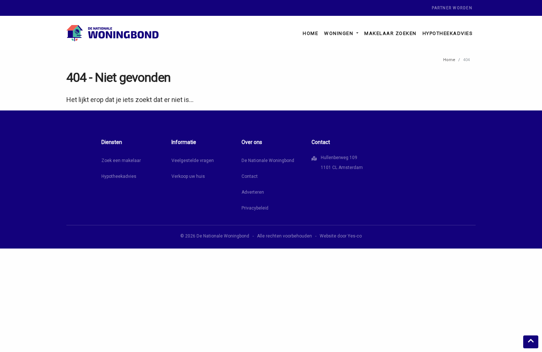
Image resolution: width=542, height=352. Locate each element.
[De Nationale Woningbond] (112, 33)
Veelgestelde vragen (192, 160)
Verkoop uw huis (188, 176)
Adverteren (253, 192)
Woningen (339, 33)
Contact (250, 176)
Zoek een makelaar (121, 160)
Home (310, 33)
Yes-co (355, 236)
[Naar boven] (530, 341)
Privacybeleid (255, 208)
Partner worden (452, 8)
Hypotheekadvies (448, 33)
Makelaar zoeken (390, 33)
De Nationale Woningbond (268, 160)
